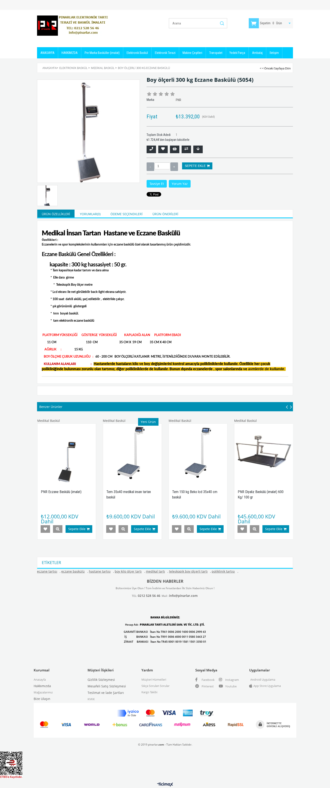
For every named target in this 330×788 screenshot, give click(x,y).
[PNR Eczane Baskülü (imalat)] (66, 453)
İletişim (274, 53)
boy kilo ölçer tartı (128, 571)
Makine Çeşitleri (192, 53)
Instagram (231, 680)
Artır (174, 166)
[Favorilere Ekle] (163, 149)
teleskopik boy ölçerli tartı (188, 571)
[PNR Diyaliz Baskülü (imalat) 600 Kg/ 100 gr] (263, 453)
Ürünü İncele (57, 529)
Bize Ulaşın (42, 699)
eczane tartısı (47, 571)
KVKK (91, 699)
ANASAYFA (47, 53)
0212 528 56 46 (149, 595)
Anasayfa (40, 679)
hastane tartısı (100, 571)
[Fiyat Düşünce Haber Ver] (198, 149)
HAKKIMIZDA (70, 53)
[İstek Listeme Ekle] (174, 149)
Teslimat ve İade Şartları (106, 693)
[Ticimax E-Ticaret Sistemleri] (165, 784)
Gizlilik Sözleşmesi (101, 679)
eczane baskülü (73, 571)
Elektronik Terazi (165, 53)
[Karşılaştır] (186, 149)
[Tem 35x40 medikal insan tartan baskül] (132, 453)
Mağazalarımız (43, 692)
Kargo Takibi (149, 692)
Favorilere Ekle (45, 529)
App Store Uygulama (267, 686)
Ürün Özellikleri (56, 214)
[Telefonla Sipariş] (151, 149)
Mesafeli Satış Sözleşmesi (107, 686)
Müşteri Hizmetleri (153, 679)
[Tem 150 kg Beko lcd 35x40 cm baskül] (198, 453)
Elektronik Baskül (137, 53)
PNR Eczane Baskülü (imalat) (61, 492)
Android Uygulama (262, 679)
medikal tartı (155, 571)
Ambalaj (257, 53)
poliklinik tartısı (223, 571)
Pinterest (207, 686)
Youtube (230, 686)
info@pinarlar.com (183, 595)
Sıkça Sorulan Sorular (155, 686)
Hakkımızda (42, 686)
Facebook (208, 680)
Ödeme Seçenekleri (126, 214)
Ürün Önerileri (165, 214)
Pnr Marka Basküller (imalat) (102, 53)
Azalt (150, 166)
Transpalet (215, 53)
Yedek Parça (237, 53)
